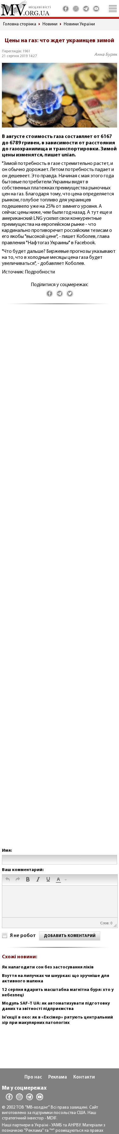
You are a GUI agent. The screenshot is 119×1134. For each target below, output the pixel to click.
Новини (50, 24)
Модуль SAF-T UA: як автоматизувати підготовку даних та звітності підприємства (56, 1006)
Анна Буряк (105, 54)
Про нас (33, 1077)
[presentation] (7, 879)
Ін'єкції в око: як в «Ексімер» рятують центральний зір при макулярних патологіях (57, 1020)
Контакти (84, 1077)
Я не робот (23, 935)
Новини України (79, 24)
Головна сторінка (19, 24)
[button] (7, 880)
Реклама (57, 1077)
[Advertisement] (59, 582)
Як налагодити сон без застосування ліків (48, 967)
